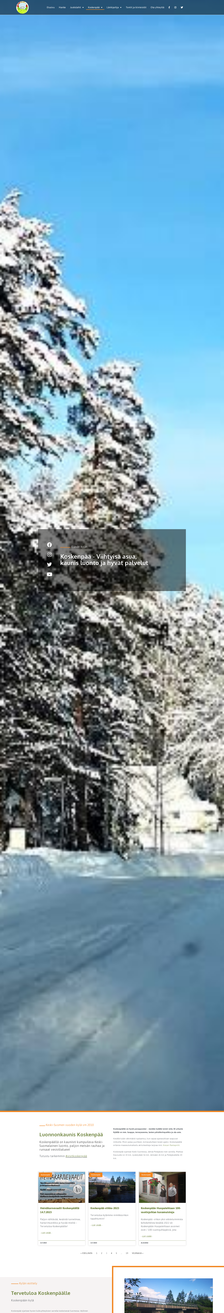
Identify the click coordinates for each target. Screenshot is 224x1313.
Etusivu (51, 7)
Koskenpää (94, 7)
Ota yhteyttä (157, 7)
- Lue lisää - (46, 1233)
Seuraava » (137, 1253)
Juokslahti (75, 7)
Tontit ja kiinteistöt (136, 7)
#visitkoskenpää (76, 1156)
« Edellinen (86, 1253)
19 (127, 1253)
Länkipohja (113, 7)
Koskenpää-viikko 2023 (104, 1208)
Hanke (62, 7)
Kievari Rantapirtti (171, 1145)
